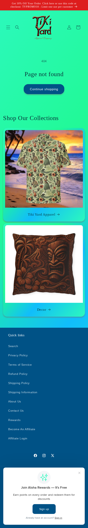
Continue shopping (44, 89)
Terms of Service (20, 364)
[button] (8, 27)
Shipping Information (22, 392)
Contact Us (16, 410)
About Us (14, 401)
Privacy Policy (18, 355)
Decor (41, 310)
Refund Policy (18, 373)
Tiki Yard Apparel (41, 214)
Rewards (14, 420)
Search (13, 346)
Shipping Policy (19, 383)
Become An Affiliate (21, 429)
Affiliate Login (17, 438)
